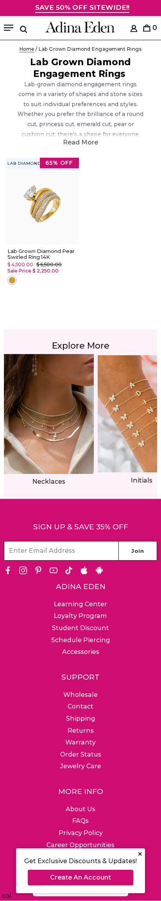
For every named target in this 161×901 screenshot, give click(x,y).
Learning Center (80, 604)
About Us (80, 809)
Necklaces (48, 481)
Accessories (80, 651)
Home (27, 49)
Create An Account (80, 877)
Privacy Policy (81, 833)
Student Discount (80, 628)
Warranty (80, 742)
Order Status (80, 754)
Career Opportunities (80, 845)
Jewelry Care (80, 766)
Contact (80, 706)
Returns (81, 730)
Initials (141, 480)
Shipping (80, 718)
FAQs (80, 820)
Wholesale (80, 694)
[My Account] (134, 30)
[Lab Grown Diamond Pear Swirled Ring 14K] (42, 201)
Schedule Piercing (80, 640)
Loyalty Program (80, 616)
